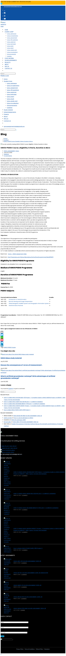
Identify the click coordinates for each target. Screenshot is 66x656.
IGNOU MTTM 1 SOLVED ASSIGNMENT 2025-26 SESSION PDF (31, 573)
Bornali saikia (7, 422)
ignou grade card (12, 101)
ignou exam (10, 96)
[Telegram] (33, 342)
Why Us (6, 118)
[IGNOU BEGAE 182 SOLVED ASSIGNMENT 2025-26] (8, 597)
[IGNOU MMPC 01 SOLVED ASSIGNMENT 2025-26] (8, 586)
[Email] (33, 332)
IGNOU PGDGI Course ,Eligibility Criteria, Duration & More (18, 141)
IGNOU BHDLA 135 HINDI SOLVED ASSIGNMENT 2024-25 (30, 608)
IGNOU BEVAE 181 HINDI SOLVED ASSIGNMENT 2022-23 (27, 416)
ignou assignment (12, 88)
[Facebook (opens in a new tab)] (4, 13)
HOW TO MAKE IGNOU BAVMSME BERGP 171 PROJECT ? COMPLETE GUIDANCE (24, 404)
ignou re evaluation (13, 103)
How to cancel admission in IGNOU (23, 418)
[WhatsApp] (33, 337)
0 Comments (8, 156)
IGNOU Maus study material (11, 358)
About (6, 116)
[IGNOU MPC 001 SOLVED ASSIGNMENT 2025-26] (8, 562)
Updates (9, 107)
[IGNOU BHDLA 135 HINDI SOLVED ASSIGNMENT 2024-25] (8, 609)
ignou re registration (13, 85)
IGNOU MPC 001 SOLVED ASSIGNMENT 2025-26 (27, 561)
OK (1, 3)
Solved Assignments (10, 112)
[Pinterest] (33, 340)
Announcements (12, 105)
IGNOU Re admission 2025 (18, 420)
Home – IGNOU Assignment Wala (17, 254)
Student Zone (8, 81)
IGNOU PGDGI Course (10, 347)
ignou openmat (11, 92)
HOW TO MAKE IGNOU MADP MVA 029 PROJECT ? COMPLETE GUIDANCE (23, 402)
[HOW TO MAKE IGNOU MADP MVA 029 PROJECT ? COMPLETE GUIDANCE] (8, 494)
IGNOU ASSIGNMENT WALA (11, 151)
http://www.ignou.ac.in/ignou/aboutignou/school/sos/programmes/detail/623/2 (30, 257)
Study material (8, 110)
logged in (10, 388)
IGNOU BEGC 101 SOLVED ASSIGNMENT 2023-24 (25, 422)
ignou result (10, 99)
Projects (6, 114)
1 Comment (22, 610)
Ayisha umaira (8, 418)
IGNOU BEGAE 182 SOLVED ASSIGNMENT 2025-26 (28, 597)
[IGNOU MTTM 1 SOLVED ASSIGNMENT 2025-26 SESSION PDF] (8, 573)
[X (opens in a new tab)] (4, 10)
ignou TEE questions (13, 90)
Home (5, 79)
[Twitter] (33, 334)
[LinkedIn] (33, 345)
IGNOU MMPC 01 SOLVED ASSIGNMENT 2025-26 (27, 585)
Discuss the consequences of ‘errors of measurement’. (21, 365)
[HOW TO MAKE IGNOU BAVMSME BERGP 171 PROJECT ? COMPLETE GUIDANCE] (8, 508)
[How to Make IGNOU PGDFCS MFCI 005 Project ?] (8, 549)
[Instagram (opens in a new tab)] (4, 16)
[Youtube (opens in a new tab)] (5, 19)
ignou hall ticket (11, 94)
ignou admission (12, 83)
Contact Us (7, 121)
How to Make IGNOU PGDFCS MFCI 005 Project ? (17, 410)
